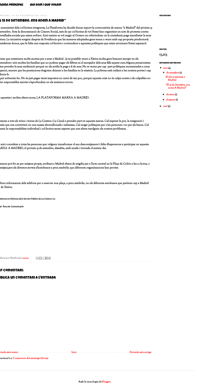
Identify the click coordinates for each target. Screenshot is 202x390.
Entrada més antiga (140, 352)
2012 (165, 68)
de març (170, 94)
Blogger (106, 382)
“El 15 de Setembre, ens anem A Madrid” (178, 86)
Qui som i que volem (45, 5)
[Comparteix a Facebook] (46, 258)
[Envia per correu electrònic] (37, 258)
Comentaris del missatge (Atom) (30, 358)
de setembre (172, 73)
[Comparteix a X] (43, 258)
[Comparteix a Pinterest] (49, 258)
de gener (171, 100)
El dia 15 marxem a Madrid (175, 78)
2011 (165, 106)
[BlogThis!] (40, 258)
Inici (74, 352)
